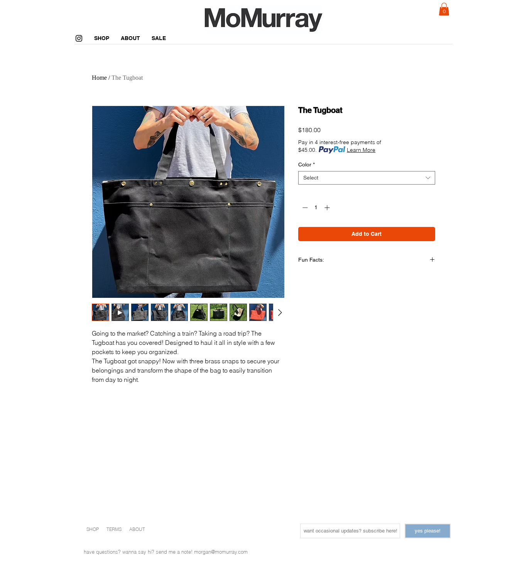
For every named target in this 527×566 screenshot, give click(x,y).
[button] (444, 9)
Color (306, 164)
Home (99, 77)
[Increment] (328, 207)
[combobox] (366, 178)
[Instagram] (78, 38)
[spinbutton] (316, 207)
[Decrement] (304, 207)
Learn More (361, 149)
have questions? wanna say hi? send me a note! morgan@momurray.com (166, 552)
